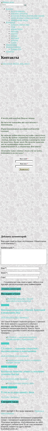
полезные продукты (19, 13)
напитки (14, 40)
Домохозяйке (11, 45)
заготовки (15, 38)
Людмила (23, 317)
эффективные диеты (19, 20)
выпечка (14, 31)
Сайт (3, 277)
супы (13, 27)
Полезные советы (13, 47)
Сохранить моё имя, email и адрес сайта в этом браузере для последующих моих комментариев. (22, 283)
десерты (14, 33)
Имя (3, 268)
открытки (10, 51)
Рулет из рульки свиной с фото (17, 392)
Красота (9, 9)
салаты (14, 42)
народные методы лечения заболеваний (27, 16)
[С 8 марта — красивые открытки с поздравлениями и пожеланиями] (24, 339)
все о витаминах (18, 11)
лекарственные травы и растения (25, 18)
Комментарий (7, 248)
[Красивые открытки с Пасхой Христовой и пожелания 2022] (24, 301)
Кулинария (10, 22)
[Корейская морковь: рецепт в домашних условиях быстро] (24, 362)
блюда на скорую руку (20, 24)
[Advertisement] (24, 91)
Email (4, 273)
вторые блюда (17, 29)
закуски (14, 36)
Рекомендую (16, 49)
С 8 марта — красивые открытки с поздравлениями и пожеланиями (20, 349)
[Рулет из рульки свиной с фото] (20, 383)
